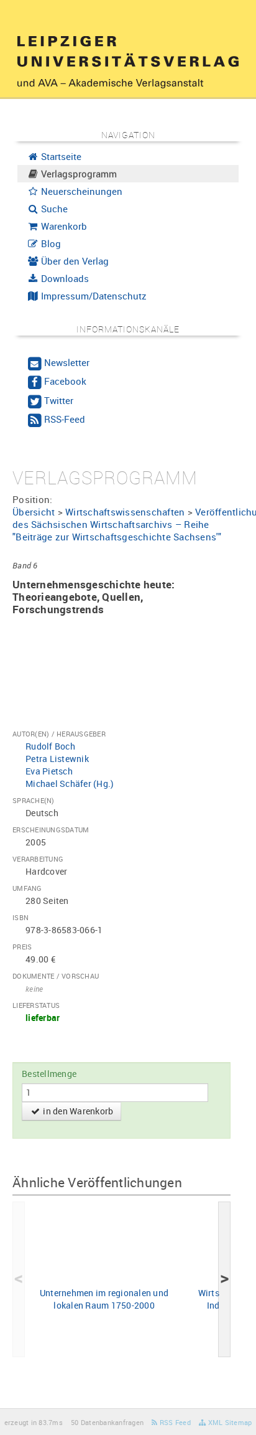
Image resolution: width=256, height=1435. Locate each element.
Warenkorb (63, 226)
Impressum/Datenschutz (93, 295)
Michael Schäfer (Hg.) (69, 783)
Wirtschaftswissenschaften (125, 512)
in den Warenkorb (77, 1111)
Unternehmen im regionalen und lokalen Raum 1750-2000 (104, 1299)
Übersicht (33, 512)
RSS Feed (174, 1422)
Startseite (60, 156)
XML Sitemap (229, 1422)
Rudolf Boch (50, 746)
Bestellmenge (49, 1074)
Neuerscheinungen (80, 191)
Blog (50, 243)
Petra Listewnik (57, 759)
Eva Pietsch (49, 771)
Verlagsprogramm (78, 173)
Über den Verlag (74, 261)
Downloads (64, 278)
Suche (53, 208)
